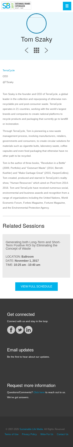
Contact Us (62, 434)
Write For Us (46, 434)
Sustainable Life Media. (31, 429)
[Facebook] (11, 329)
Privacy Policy (29, 434)
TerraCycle (9, 70)
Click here (39, 392)
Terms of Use (11, 434)
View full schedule (36, 286)
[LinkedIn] (28, 329)
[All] (36, 51)
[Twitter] (20, 329)
